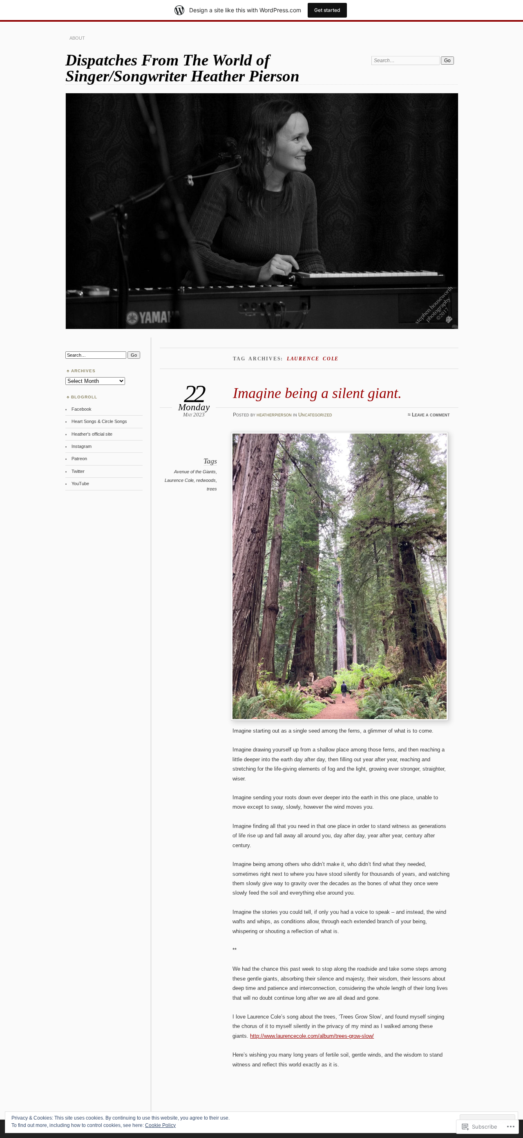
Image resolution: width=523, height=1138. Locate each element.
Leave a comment (431, 415)
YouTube (80, 483)
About (77, 38)
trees (212, 488)
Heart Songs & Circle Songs (99, 421)
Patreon (79, 458)
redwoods (206, 480)
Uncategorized (315, 415)
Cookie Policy (160, 1125)
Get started (327, 10)
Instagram (82, 446)
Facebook (82, 409)
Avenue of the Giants (195, 471)
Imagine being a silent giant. (317, 393)
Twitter (78, 471)
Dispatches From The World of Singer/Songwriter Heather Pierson (182, 68)
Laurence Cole (179, 480)
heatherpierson (274, 415)
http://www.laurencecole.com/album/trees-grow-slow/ (312, 1036)
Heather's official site (92, 434)
